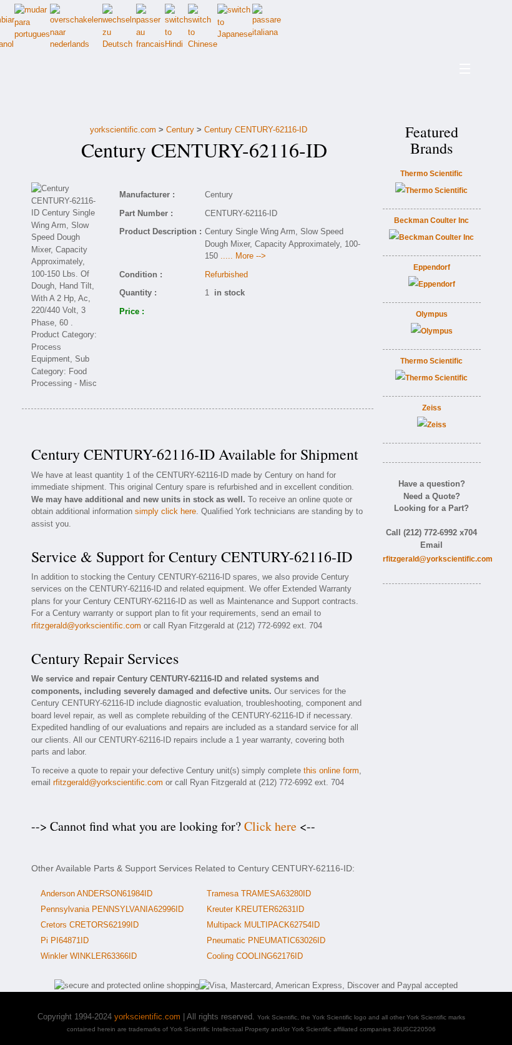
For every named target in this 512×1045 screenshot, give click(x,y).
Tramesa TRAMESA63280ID (259, 893)
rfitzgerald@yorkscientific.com (86, 625)
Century (180, 129)
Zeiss (431, 408)
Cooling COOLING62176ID (255, 956)
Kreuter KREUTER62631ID (255, 909)
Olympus (432, 314)
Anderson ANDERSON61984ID (96, 893)
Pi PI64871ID (65, 940)
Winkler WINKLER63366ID (89, 956)
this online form (331, 770)
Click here (270, 826)
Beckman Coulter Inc (431, 220)
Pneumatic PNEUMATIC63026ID (266, 940)
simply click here (165, 511)
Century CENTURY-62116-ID (255, 129)
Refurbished (226, 274)
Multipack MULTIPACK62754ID (263, 924)
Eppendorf (431, 267)
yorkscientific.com (123, 129)
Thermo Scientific (431, 173)
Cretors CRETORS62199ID (90, 924)
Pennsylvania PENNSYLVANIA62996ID (112, 909)
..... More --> (243, 255)
